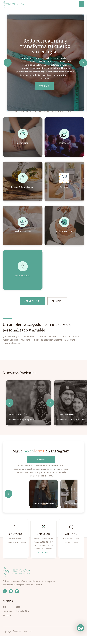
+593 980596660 (15, 538)
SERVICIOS (57, 301)
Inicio (5, 607)
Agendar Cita (22, 611)
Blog (18, 607)
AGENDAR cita (32, 301)
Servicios (7, 615)
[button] (81, 4)
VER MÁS (44, 86)
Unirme (41, 459)
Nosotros (7, 611)
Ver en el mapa (43, 552)
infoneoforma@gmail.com (16, 542)
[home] (14, 4)
